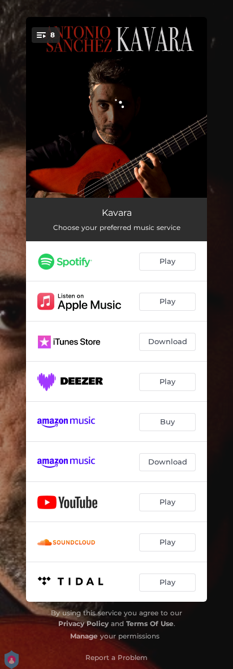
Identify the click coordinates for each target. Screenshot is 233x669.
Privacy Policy (83, 623)
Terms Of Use (150, 623)
